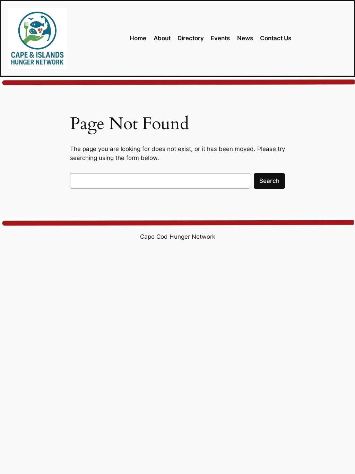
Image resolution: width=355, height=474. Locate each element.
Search (269, 180)
